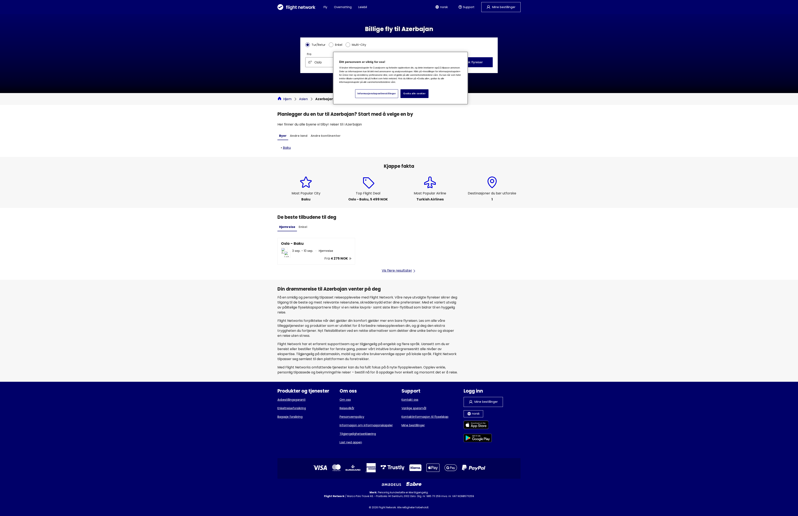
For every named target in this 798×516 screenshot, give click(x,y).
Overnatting (343, 7)
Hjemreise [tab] (287, 227)
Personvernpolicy (352, 417)
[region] (400, 78)
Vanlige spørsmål (413, 408)
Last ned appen (351, 442)
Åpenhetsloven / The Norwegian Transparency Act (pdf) (399, 503)
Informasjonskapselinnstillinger (376, 93)
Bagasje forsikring (290, 417)
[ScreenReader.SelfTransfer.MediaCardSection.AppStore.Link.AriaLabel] (478, 425)
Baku (287, 147)
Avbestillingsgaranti (291, 400)
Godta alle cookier (414, 93)
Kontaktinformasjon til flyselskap (424, 417)
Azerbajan (324, 99)
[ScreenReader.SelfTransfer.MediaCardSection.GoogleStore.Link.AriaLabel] (478, 439)
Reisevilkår (347, 408)
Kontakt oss (409, 400)
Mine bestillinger (413, 425)
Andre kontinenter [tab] (326, 136)
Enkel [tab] (303, 227)
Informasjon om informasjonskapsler (366, 425)
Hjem (287, 99)
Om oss (345, 400)
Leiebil (362, 7)
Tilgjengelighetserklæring (358, 434)
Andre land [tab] (298, 136)
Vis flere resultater (397, 270)
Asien (303, 99)
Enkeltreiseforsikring (291, 408)
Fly (325, 7)
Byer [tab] (283, 136)
